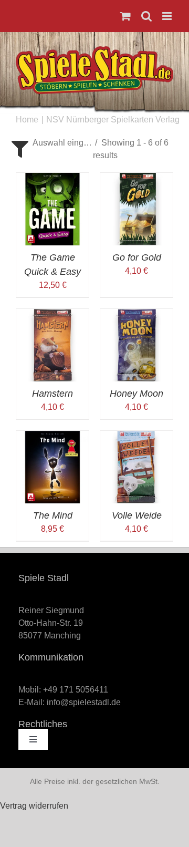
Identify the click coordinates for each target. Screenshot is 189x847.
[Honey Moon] (136, 315)
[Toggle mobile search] (146, 16)
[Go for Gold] (136, 178)
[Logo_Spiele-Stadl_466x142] (94, 50)
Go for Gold (136, 257)
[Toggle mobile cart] (125, 16)
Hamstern (52, 393)
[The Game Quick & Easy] (52, 178)
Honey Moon (136, 393)
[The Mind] (52, 436)
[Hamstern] (52, 315)
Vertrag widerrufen (34, 805)
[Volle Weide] (136, 436)
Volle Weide (137, 515)
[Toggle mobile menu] (167, 16)
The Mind (52, 515)
